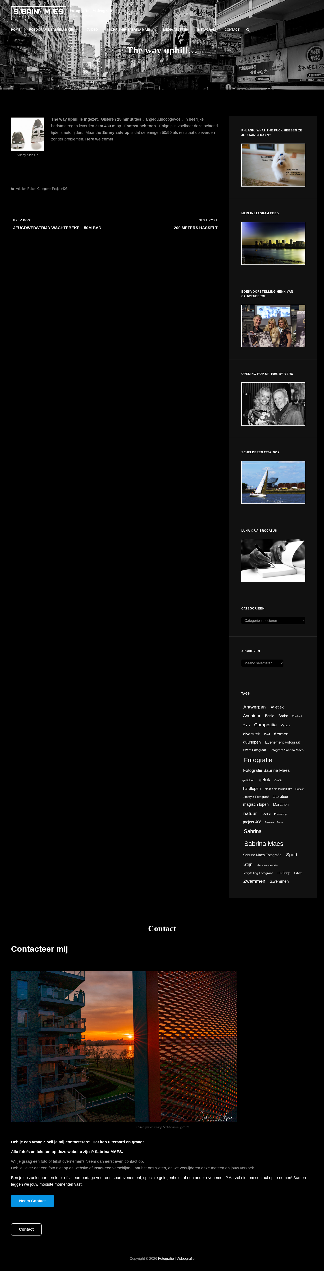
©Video (92, 29)
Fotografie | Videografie (91, 10)
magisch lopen (256, 804)
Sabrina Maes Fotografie (262, 855)
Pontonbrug (280, 814)
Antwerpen (254, 706)
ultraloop (283, 873)
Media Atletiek (175, 29)
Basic (269, 716)
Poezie (266, 814)
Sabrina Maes (263, 843)
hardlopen (252, 788)
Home (15, 29)
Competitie (265, 724)
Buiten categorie (39, 189)
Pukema (269, 822)
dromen (281, 733)
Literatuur (280, 796)
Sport (291, 854)
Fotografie (258, 759)
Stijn (248, 864)
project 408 (252, 822)
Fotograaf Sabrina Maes (287, 750)
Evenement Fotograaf (282, 742)
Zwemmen (254, 881)
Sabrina (253, 831)
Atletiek (21, 189)
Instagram (206, 29)
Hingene (299, 789)
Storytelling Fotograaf (258, 873)
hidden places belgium (278, 789)
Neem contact (32, 1201)
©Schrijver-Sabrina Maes (129, 29)
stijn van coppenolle (267, 865)
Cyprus (285, 725)
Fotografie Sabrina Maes (51, 29)
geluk (264, 779)
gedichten (248, 780)
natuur (250, 813)
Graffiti (278, 780)
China (246, 725)
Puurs (280, 822)
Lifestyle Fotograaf (256, 796)
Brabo (283, 716)
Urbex (298, 873)
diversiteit (251, 734)
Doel (267, 734)
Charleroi (297, 716)
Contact (232, 29)
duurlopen (252, 742)
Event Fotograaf (254, 750)
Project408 (59, 189)
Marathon (281, 804)
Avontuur (251, 715)
